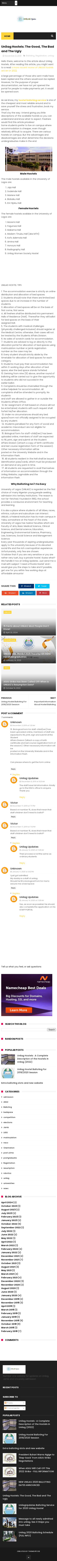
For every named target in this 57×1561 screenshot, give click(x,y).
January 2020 (9, 1295)
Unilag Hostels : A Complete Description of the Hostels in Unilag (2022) (32, 1058)
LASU (5, 1132)
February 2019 (9, 1313)
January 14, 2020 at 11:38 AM (32, 850)
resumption (9, 640)
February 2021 (9, 1277)
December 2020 (10, 1281)
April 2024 (7, 1202)
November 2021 (10, 1259)
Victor (14, 802)
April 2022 (7, 1241)
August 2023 (8, 1209)
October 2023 (9, 1206)
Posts (9, 1402)
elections (7, 1122)
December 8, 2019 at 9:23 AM (33, 781)
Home (7, 36)
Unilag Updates (28, 778)
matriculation (9, 1137)
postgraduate (10, 1158)
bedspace (8, 1112)
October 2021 (9, 1263)
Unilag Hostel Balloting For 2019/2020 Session (32, 1071)
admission (8, 1097)
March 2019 (7, 1309)
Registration (41, 55)
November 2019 (10, 1302)
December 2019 (10, 1299)
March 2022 (8, 1245)
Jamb (6, 1127)
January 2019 (9, 1316)
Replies (16, 774)
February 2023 (9, 1216)
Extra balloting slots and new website (22, 1082)
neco (5, 1142)
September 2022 (11, 1227)
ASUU (6, 668)
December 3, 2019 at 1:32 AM (23, 725)
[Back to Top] (28, 1557)
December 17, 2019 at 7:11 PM (23, 806)
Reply (13, 769)
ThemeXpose (34, 1551)
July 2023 (6, 1213)
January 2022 (9, 1252)
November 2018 (10, 1320)
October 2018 (9, 1324)
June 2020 (7, 1291)
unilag (51, 55)
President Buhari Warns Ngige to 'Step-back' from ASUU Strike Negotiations (36, 1457)
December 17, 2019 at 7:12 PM (23, 827)
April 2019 (6, 1306)
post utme (8, 1152)
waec (6, 1188)
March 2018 (7, 1327)
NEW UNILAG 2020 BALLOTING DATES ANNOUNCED (34, 1483)
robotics (7, 1173)
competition (9, 1117)
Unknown (16, 722)
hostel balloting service (32, 100)
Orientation (8, 1148)
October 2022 (9, 1223)
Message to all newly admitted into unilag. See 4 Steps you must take (36, 1522)
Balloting (30, 55)
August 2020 (8, 1288)
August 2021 (8, 1266)
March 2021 (7, 1273)
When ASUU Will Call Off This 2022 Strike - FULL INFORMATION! (36, 1470)
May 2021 (6, 1270)
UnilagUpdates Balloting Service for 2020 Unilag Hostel (36, 1507)
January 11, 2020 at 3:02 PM (23, 871)
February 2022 (9, 1249)
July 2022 (6, 1231)
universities (8, 1183)
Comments (12, 1408)
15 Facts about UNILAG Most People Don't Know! (26, 628)
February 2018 (9, 1331)
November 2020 (10, 1284)
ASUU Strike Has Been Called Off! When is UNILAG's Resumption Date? (26, 683)
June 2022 (7, 1234)
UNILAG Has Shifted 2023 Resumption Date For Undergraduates (26, 655)
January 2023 (9, 1220)
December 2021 (10, 1256)
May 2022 (6, 1238)
